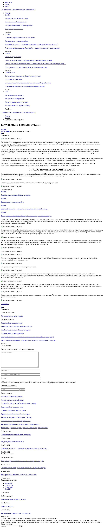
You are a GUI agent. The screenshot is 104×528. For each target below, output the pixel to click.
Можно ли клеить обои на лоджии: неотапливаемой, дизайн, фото (28, 83)
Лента (7, 4)
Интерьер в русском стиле (14, 29)
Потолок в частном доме (13, 79)
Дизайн (7, 15)
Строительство (10, 72)
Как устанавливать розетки (14, 98)
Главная (7, 13)
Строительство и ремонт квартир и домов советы (18, 10)
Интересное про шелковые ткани (16, 18)
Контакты (8, 2)
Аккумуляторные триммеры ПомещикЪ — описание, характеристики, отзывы (32, 48)
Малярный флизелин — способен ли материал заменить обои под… (24, 448)
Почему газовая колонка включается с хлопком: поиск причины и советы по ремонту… (35, 64)
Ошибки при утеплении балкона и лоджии (20, 37)
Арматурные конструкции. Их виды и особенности (19, 475)
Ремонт (7, 34)
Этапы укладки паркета (13, 57)
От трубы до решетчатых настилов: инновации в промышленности (28, 60)
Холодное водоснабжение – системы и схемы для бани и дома (22, 461)
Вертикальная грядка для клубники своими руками (23, 76)
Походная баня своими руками (11, 323)
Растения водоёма (7, 506)
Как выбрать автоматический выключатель (16, 513)
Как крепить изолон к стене (14, 95)
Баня (6, 92)
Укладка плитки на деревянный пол (17, 105)
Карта (7, 6)
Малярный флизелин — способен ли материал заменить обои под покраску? (31, 44)
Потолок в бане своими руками (12, 316)
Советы (7, 53)
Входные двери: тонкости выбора (16, 41)
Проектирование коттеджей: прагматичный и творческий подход (23, 468)
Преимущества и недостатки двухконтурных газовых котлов (26, 67)
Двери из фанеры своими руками (16, 102)
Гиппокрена (5, 304)
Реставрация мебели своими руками (13, 499)
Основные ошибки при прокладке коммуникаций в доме (24, 86)
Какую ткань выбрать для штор (16, 22)
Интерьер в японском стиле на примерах (19, 25)
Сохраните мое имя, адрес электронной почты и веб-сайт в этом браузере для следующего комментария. (39, 382)
